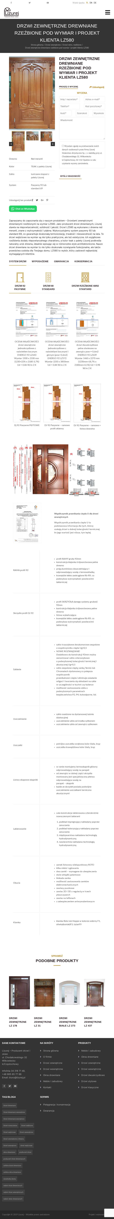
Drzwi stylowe (88, 1081)
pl (87, 3)
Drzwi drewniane (9, 1105)
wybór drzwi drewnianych (12, 1185)
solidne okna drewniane (12, 1172)
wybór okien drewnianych (12, 1199)
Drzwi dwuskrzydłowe (93, 1075)
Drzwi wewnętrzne (53, 1069)
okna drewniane (9, 1152)
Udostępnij (98, 87)
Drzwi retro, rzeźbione (72, 45)
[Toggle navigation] (107, 12)
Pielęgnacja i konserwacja (56, 1104)
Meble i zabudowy (53, 1081)
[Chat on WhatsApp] (23, 209)
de (95, 3)
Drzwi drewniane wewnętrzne (14, 1112)
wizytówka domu (9, 1179)
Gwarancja (48, 1110)
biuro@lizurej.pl (17, 1077)
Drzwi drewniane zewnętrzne (13, 1119)
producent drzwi (25, 1152)
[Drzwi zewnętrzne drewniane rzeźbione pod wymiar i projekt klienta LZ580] (47, 200)
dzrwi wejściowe (26, 1145)
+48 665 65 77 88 (12, 1074)
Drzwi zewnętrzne (53, 45)
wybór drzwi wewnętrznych (13, 1192)
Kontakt (47, 1087)
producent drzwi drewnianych (14, 1159)
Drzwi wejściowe (9, 1132)
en (91, 3)
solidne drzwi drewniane (12, 1165)
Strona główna (37, 45)
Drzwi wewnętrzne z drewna (13, 1139)
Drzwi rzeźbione (27, 1125)
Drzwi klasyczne (90, 1087)
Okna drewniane (51, 1075)
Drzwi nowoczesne (10, 1125)
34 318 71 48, (18, 1070)
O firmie (47, 1056)
